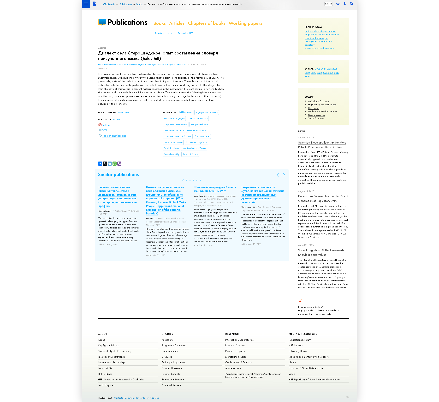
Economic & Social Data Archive (306, 368)
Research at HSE (185, 33)
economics (330, 31)
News (301, 131)
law (326, 37)
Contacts (118, 397)
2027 (323, 68)
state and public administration (320, 48)
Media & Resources (303, 334)
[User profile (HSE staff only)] (344, 4)
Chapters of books (206, 23)
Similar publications (118, 174)
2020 (331, 72)
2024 (307, 72)
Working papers (245, 23)
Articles (177, 23)
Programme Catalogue (174, 345)
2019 (336, 72)
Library (292, 362)
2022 (319, 72)
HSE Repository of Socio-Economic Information (314, 379)
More (307, 76)
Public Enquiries (106, 385)
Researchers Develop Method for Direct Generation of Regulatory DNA (323, 198)
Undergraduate (170, 351)
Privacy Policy (142, 397)
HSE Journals (295, 345)
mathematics (325, 41)
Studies (167, 334)
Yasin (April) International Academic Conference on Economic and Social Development (253, 375)
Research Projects (235, 351)
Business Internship (172, 385)
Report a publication (163, 33)
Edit (347, 397)
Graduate (167, 356)
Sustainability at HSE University (115, 351)
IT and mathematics (314, 37)
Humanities (313, 107)
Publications (127, 22)
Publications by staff (300, 339)
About (103, 334)
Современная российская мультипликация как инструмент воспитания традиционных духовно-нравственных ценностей (262, 194)
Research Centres (235, 345)
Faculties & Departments (111, 356)
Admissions (167, 339)
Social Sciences (316, 118)
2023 (313, 72)
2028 (317, 68)
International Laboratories (239, 339)
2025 (335, 68)
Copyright (129, 397)
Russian (116, 119)
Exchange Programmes (174, 362)
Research (232, 334)
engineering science (315, 34)
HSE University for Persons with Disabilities (121, 379)
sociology (310, 44)
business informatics (314, 31)
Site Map (154, 397)
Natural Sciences (316, 114)
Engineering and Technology (322, 104)
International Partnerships (112, 362)
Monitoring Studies (235, 356)
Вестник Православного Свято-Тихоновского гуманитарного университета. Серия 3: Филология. (142, 64)
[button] (183, 180)
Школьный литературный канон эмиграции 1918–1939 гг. (215, 189)
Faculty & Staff (106, 368)
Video (292, 373)
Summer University (172, 368)
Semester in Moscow (173, 379)
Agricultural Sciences (318, 101)
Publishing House (298, 351)
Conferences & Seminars (238, 362)
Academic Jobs (233, 368)
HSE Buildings (105, 373)
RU (326, 4)
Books (159, 23)
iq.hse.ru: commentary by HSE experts (309, 356)
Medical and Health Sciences (322, 111)
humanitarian (332, 34)
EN (331, 4)
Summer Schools (171, 373)
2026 (329, 68)
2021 (325, 72)
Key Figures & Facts (108, 345)
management (311, 41)
